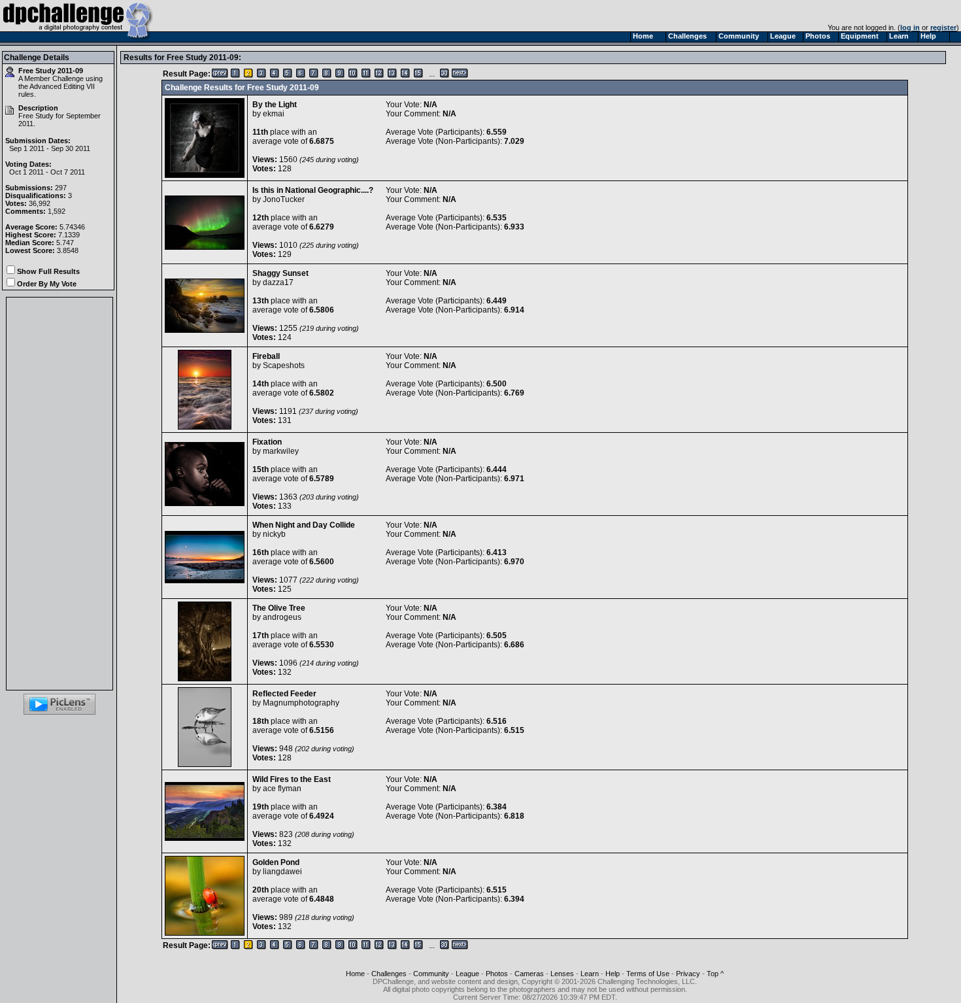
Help (612, 974)
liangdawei (282, 871)
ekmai (273, 113)
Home (355, 974)
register (943, 27)
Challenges (389, 974)
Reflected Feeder (284, 693)
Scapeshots (284, 365)
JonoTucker (284, 199)
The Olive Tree (278, 608)
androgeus (282, 617)
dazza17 (278, 282)
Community (431, 974)
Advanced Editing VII (62, 86)
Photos (497, 974)
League (467, 974)
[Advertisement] (59, 494)
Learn (590, 974)
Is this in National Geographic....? (312, 190)
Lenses (562, 974)
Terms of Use (647, 974)
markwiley (281, 451)
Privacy (688, 974)
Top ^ (715, 974)
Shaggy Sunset (280, 273)
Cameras (529, 974)
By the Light (274, 104)
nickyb (274, 534)
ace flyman (282, 788)
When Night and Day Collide (303, 525)
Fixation (267, 442)
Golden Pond (275, 862)
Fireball (266, 356)
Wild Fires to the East (291, 779)
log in (910, 27)
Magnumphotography (301, 702)
